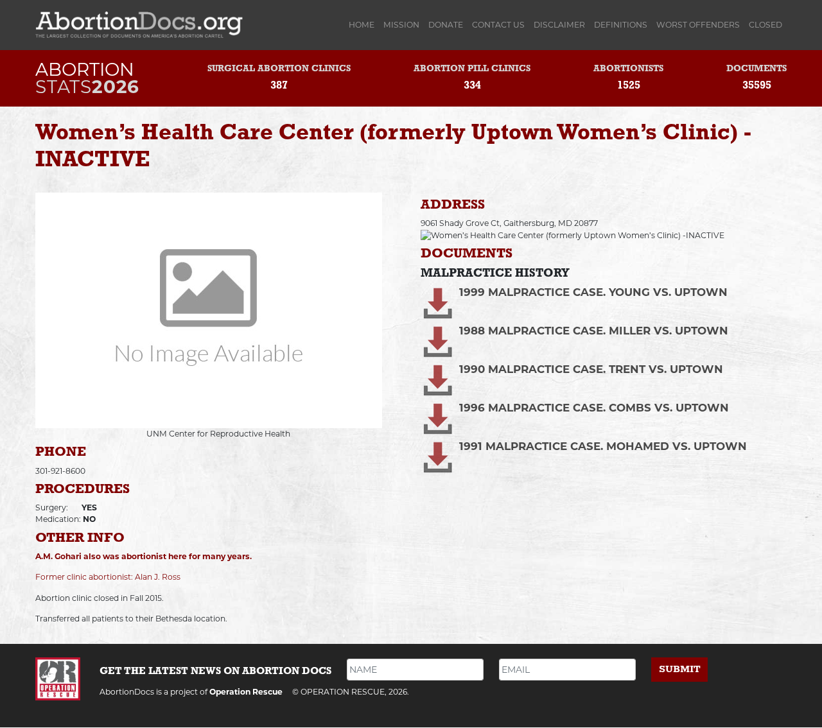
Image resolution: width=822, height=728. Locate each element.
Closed (765, 25)
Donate (445, 25)
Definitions (620, 25)
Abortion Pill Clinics (472, 69)
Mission (401, 25)
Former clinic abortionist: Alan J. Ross (107, 577)
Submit (680, 669)
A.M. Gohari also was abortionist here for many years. (143, 556)
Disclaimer (559, 25)
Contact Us (498, 25)
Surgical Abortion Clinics (279, 69)
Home (364, 25)
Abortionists (628, 69)
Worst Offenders (698, 25)
